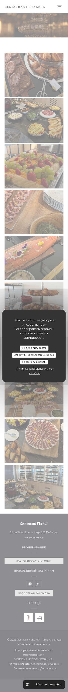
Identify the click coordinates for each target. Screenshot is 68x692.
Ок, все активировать (34, 348)
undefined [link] (34, 373)
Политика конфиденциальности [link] (35, 369)
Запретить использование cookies (34, 355)
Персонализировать (34, 362)
